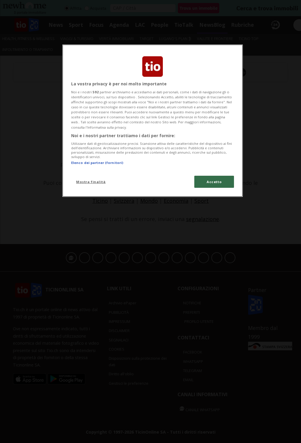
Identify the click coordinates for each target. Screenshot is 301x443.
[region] (152, 120)
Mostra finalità (91, 182)
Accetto (214, 182)
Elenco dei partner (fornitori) (97, 162)
